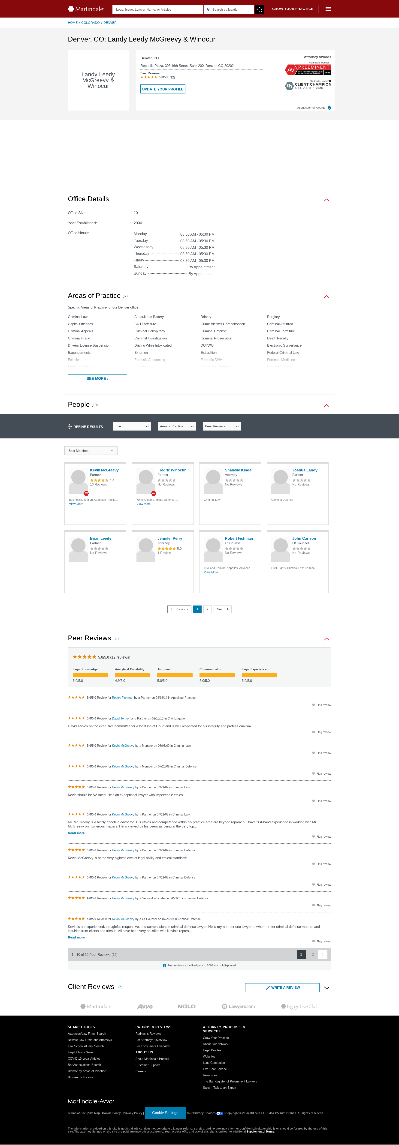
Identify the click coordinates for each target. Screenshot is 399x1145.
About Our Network (215, 1044)
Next (220, 609)
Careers (141, 1071)
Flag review (323, 705)
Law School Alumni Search (86, 1046)
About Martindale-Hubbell (152, 1059)
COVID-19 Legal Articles (84, 1058)
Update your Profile (162, 89)
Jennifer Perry (169, 538)
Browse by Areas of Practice (87, 1071)
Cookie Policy (111, 1113)
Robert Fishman (239, 538)
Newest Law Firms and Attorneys (90, 1040)
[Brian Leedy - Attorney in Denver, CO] (78, 549)
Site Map (94, 1113)
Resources (210, 1075)
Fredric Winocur (171, 470)
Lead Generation (214, 1062)
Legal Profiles (212, 1050)
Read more (76, 833)
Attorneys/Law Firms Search (87, 1033)
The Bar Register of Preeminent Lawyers (230, 1081)
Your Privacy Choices (201, 1113)
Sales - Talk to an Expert (219, 1087)
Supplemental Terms (261, 1131)
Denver (110, 22)
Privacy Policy (132, 1113)
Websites (209, 1056)
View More (76, 504)
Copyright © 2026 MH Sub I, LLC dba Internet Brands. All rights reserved (274, 1113)
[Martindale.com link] (91, 1101)
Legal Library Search (81, 1052)
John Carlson (304, 538)
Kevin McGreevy (104, 470)
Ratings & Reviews (148, 1033)
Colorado (90, 22)
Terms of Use (77, 1113)
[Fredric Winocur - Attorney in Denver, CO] (145, 481)
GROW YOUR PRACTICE (292, 9)
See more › (97, 379)
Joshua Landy (304, 470)
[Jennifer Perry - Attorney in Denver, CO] (145, 549)
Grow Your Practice (216, 1038)
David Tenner (121, 718)
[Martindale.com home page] (86, 9)
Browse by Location (81, 1077)
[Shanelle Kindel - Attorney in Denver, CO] (213, 481)
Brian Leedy (100, 538)
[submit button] (259, 9)
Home (73, 22)
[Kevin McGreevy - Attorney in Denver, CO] (78, 481)
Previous (181, 609)
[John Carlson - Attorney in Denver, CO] (280, 549)
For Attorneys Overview (151, 1040)
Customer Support (148, 1065)
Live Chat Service (215, 1069)
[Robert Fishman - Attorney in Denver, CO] (213, 549)
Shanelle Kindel (238, 470)
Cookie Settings (165, 1113)
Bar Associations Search (84, 1065)
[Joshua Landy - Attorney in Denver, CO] (280, 481)
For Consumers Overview (152, 1046)
